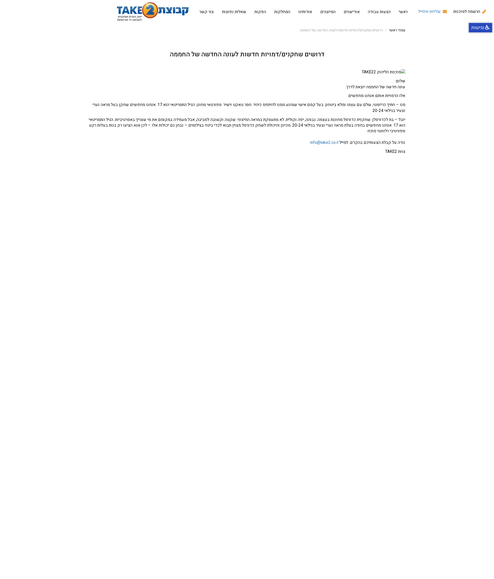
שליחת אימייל (429, 12)
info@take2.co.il (324, 142)
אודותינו (305, 12)
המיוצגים (328, 12)
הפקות (260, 12)
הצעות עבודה (379, 12)
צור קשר (206, 12)
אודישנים (352, 12)
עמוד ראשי (397, 30)
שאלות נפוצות (234, 12)
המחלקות (282, 12)
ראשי (403, 12)
